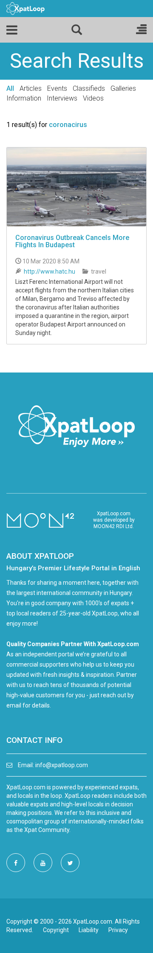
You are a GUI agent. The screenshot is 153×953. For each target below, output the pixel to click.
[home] (25, 8)
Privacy (118, 930)
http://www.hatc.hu (49, 271)
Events (57, 88)
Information (23, 98)
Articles (31, 88)
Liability (89, 930)
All (10, 88)
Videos (93, 98)
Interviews (62, 98)
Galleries (123, 88)
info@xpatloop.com (61, 765)
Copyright (56, 930)
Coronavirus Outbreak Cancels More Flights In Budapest (72, 241)
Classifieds (89, 88)
